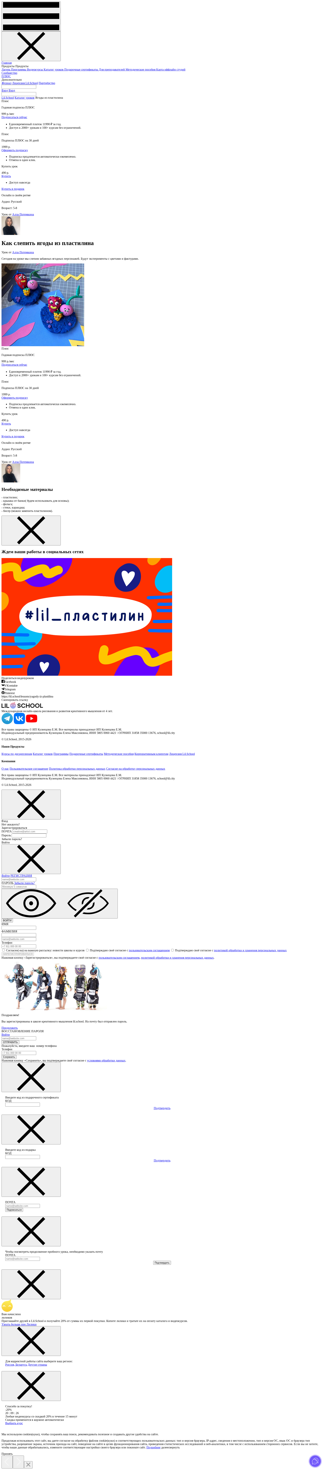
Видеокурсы (35, 69)
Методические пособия (141, 69)
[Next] (18, 1462)
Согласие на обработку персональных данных (135, 768)
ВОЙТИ (7, 920)
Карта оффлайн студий (170, 69)
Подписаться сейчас (14, 117)
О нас (5, 768)
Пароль (6, 835)
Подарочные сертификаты (81, 69)
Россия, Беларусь (16, 1364)
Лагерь (6, 69)
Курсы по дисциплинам (17, 753)
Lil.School (8, 97)
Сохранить (9, 1056)
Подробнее (153, 1447)
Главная (7, 62)
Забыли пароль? (24, 883)
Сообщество (9, 72)
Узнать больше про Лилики (19, 1324)
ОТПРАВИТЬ (10, 1042)
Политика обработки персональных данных (77, 768)
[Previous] (7, 1462)
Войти (6, 875)
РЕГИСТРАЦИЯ (21, 875)
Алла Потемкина (23, 214)
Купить (6, 176)
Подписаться (14, 1209)
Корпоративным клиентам (151, 753)
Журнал (6, 83)
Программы (19, 69)
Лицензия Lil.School (25, 83)
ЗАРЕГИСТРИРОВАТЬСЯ (17, 954)
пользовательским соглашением (149, 950)
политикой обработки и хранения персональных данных (250, 950)
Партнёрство (47, 83)
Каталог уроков (54, 69)
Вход (5, 90)
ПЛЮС (6, 76)
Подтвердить (162, 1108)
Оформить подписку (15, 150)
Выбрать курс (14, 1423)
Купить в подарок (13, 188)
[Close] (28, 1464)
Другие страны (37, 1364)
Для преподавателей (112, 69)
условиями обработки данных (106, 1060)
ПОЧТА (7, 831)
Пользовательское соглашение (29, 768)
